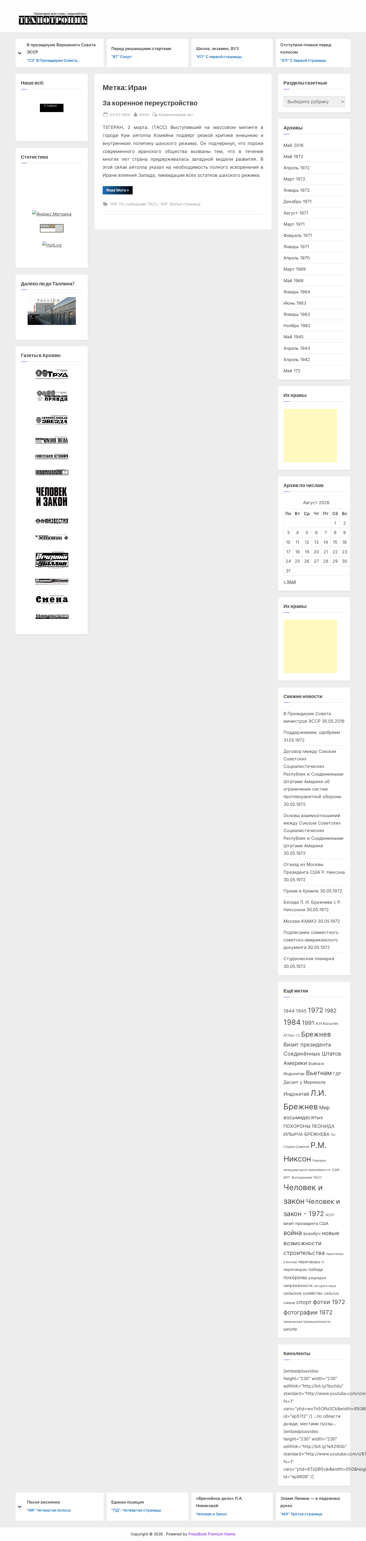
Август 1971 (295, 213)
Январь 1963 (296, 314)
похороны (295, 1277)
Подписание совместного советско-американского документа (310, 940)
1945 (301, 1011)
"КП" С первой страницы (219, 56)
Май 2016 (293, 145)
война (292, 1233)
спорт (304, 1302)
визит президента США (305, 1223)
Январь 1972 (296, 190)
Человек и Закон (211, 1513)
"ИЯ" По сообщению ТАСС (133, 204)
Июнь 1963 (294, 303)
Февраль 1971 (297, 235)
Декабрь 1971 (297, 201)
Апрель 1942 (296, 359)
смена (289, 1303)
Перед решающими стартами (141, 48)
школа (290, 1329)
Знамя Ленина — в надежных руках (310, 1502)
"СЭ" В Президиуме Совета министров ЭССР (52, 60)
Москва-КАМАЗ (299, 921)
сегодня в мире (325, 1286)
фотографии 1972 (308, 1312)
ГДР (337, 1073)
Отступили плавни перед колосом (306, 48)
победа (315, 1269)
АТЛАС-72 (291, 1035)
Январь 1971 (296, 246)
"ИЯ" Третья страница (179, 204)
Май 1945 (293, 336)
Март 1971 (294, 224)
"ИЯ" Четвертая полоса (48, 1510)
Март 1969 (294, 269)
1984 (292, 1022)
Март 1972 (294, 179)
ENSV (144, 114)
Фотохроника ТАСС (307, 1177)
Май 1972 (293, 156)
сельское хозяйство (303, 1293)
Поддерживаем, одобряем (311, 732)
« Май (289, 581)
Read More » (119, 190)
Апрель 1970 (296, 257)
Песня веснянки (43, 1502)
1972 (315, 1010)
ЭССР (329, 1215)
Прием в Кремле (301, 891)
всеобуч (311, 1233)
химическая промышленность (307, 1322)
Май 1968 (293, 280)
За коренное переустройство (150, 103)
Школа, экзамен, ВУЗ (217, 48)
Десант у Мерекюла (304, 1082)
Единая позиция (127, 1502)
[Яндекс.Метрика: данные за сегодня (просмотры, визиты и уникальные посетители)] (52, 214)
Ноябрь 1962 (297, 325)
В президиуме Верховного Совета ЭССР (61, 48)
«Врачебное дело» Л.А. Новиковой (219, 1502)
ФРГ (286, 1177)
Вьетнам (319, 1072)
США (335, 1170)
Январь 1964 (296, 291)
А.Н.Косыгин (327, 1023)
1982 (330, 1010)
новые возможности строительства (311, 1243)
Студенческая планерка (308, 958)
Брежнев (316, 1034)
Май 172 (292, 370)
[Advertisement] (310, 435)
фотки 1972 (329, 1301)
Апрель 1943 (296, 348)
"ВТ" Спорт (121, 56)
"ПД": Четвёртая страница (136, 1510)
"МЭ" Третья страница (301, 1513)
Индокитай (296, 1094)
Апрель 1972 (296, 167)
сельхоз (331, 1293)
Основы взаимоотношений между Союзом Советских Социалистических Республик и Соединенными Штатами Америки (313, 830)
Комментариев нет (176, 115)
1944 (288, 1011)
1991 (308, 1022)
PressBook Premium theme (211, 1534)
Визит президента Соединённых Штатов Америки (312, 1053)
